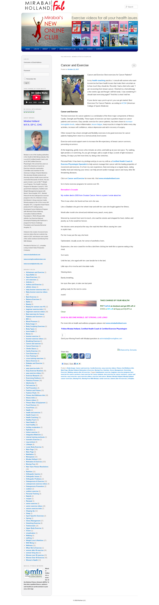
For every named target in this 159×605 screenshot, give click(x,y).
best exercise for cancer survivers (115, 374)
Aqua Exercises (31, 277)
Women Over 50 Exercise (35, 558)
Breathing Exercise (33, 341)
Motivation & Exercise (86, 370)
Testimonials (30, 526)
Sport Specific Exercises (35, 516)
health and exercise (33, 412)
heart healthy (30, 425)
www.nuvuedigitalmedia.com (33, 264)
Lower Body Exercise (33, 447)
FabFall (107, 306)
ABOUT (45, 49)
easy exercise (72, 376)
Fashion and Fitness (33, 390)
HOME (27, 49)
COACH (89, 49)
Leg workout (30, 442)
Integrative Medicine (33, 435)
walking (29, 538)
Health (28, 410)
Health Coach (31, 415)
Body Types (30, 329)
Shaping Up (30, 511)
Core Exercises (31, 353)
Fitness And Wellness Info (125, 368)
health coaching (98, 80)
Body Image (71, 368)
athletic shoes (31, 287)
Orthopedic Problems (34, 479)
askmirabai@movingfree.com (111, 338)
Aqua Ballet (30, 275)
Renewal (29, 501)
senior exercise (104, 378)
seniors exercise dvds (34, 508)
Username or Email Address (32, 62)
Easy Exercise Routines (34, 371)
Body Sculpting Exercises (35, 326)
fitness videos (31, 400)
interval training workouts (35, 437)
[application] (36, 97)
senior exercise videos (34, 506)
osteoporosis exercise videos (36, 484)
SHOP (53, 49)
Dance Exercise (31, 361)
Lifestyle (29, 444)
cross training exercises (34, 358)
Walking (70, 372)
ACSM (124, 103)
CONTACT (99, 49)
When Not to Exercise (34, 548)
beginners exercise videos (35, 312)
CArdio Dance (31, 348)
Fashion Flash (31, 393)
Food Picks (30, 408)
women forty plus (32, 553)
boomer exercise (32, 336)
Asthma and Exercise (33, 284)
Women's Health (32, 560)
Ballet (28, 302)
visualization (30, 533)
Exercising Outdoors (33, 378)
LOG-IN (36, 49)
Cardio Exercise (95, 368)
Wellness (29, 545)
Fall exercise (30, 385)
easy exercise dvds (33, 368)
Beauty (28, 304)
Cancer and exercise (83, 368)
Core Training (31, 356)
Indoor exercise (31, 432)
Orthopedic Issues (32, 476)
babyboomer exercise (103, 372)
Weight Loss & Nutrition (34, 540)
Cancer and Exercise (75, 65)
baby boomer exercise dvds (36, 289)
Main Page (64, 370)
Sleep (28, 513)
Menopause (30, 457)
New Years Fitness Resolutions (37, 467)
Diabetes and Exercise (34, 363)
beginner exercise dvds (34, 309)
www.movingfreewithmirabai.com (35, 259)
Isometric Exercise (32, 439)
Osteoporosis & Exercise (35, 481)
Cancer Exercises (32, 346)
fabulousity (30, 383)
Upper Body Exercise (33, 528)
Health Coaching (32, 417)
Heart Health (30, 422)
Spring (28, 518)
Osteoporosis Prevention (35, 486)
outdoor (29, 489)
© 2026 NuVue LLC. (79, 600)
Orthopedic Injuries (33, 474)
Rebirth (28, 496)
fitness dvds (30, 398)
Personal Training (32, 494)
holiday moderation (33, 427)
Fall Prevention (31, 388)
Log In (27, 83)
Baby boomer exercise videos (36, 292)
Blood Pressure (31, 321)
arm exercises (31, 280)
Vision (28, 531)
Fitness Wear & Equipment (35, 403)
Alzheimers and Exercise (35, 272)
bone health (30, 331)
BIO (27, 319)
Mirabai (109, 376)
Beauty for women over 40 (35, 307)
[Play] (27, 102)
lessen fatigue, (97, 124)
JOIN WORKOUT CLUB (67, 49)
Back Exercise (31, 297)
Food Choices (31, 405)
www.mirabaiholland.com (109, 178)
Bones (28, 334)
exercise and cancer (99, 376)
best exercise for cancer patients (92, 374)
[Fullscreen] (47, 102)
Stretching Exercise (33, 523)
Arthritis (29, 282)
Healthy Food (31, 420)
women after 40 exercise (81, 372)
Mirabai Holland (73, 370)
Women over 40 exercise (35, 555)
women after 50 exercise (118, 378)
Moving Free (99, 370)
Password (27, 70)
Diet (27, 366)
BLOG (81, 49)
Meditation (30, 454)
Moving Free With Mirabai (90, 378)
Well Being (30, 543)
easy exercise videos (109, 368)
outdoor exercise (32, 491)
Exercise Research (32, 376)
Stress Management (116, 370)
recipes (28, 498)
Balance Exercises (32, 299)
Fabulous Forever (32, 380)
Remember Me (31, 79)
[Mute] (43, 102)
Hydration (29, 430)
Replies (131, 378)
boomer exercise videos (34, 339)
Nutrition (106, 370)
